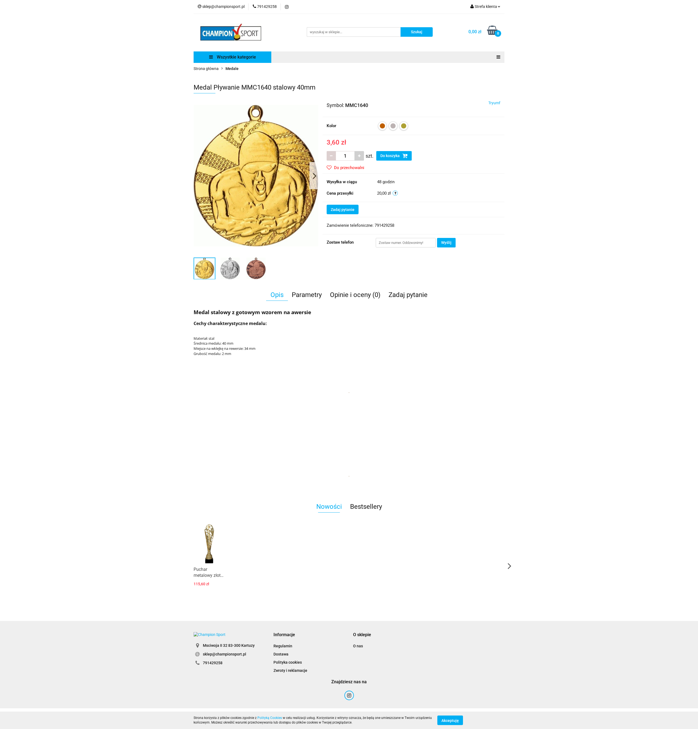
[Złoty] (403, 125)
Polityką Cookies (269, 718)
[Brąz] (382, 125)
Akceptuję (450, 720)
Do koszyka (390, 156)
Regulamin (282, 646)
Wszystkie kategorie (236, 57)
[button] (284, 635)
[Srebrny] (393, 125)
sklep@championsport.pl (224, 654)
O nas (358, 646)
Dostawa (280, 654)
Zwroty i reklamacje (290, 670)
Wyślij (446, 242)
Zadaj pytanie (342, 209)
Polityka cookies (287, 662)
